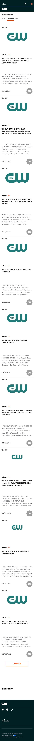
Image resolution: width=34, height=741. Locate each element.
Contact (4, 733)
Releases (10, 19)
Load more (17, 664)
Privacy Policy (18, 733)
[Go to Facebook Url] (8, 709)
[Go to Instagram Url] (13, 709)
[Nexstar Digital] (4, 4)
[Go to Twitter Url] (4, 709)
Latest (3, 19)
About (17, 19)
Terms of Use (10, 733)
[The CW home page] (17, 704)
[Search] (25, 4)
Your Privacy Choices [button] (7, 735)
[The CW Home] (17, 9)
